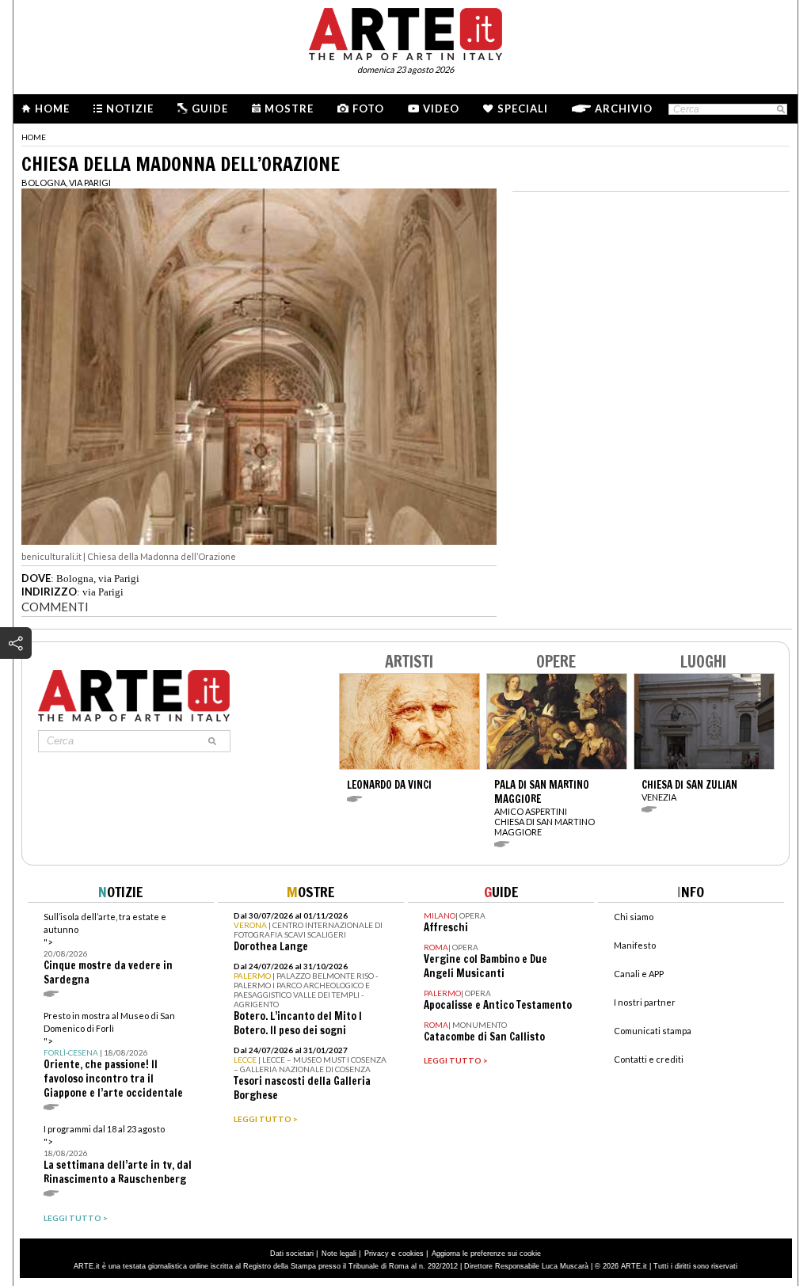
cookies (411, 1253)
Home (52, 108)
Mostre (289, 108)
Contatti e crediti (648, 1059)
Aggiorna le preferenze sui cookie (486, 1253)
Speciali (522, 108)
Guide (210, 108)
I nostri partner (645, 1002)
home (33, 137)
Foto (368, 108)
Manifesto (635, 945)
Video (441, 108)
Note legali (339, 1253)
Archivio (624, 108)
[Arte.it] (405, 31)
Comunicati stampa (652, 1030)
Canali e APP (639, 973)
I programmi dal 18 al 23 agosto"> (118, 1155)
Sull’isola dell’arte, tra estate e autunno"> (108, 949)
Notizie (130, 108)
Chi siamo (633, 916)
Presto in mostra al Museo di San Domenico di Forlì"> (113, 1055)
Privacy (376, 1253)
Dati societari (292, 1253)
